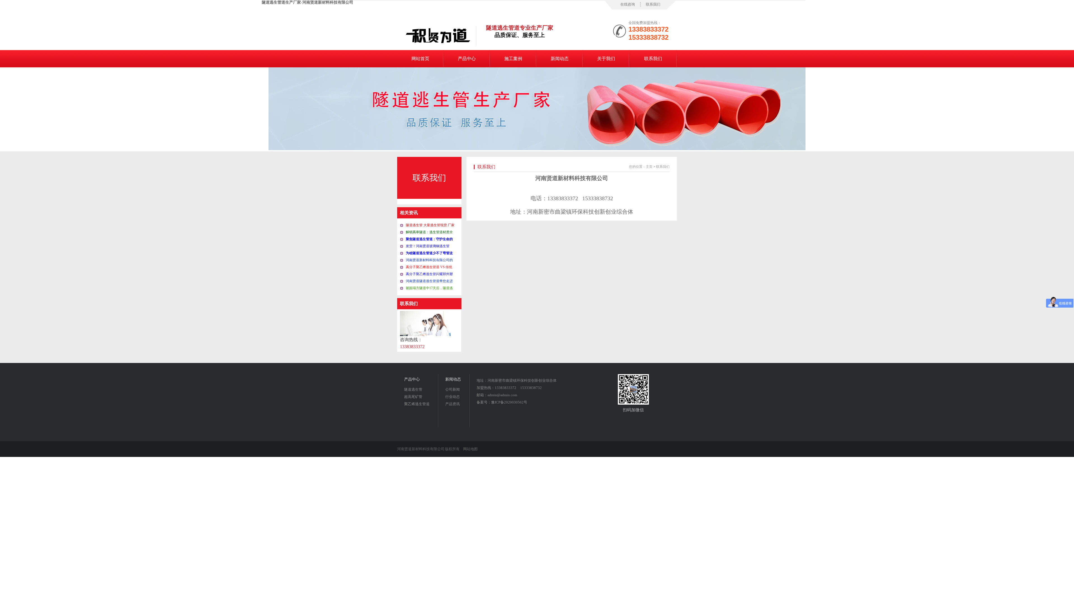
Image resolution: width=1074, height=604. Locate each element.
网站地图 (470, 449)
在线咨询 (627, 4)
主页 (649, 167)
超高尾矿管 (413, 397)
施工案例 (513, 58)
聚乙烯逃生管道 (417, 404)
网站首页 (420, 58)
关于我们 (606, 58)
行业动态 (452, 397)
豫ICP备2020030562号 (509, 402)
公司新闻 (452, 389)
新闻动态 (560, 58)
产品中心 (467, 58)
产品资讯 (452, 404)
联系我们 (653, 4)
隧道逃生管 (413, 389)
